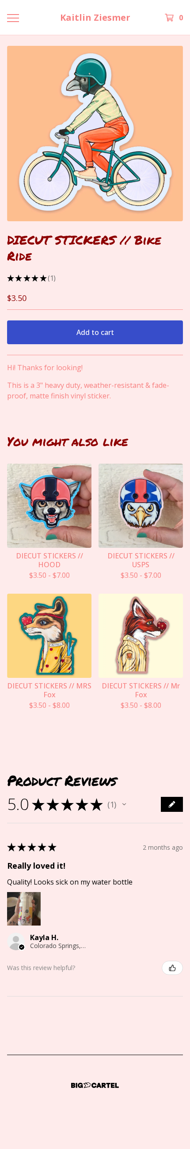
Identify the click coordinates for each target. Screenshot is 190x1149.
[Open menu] (13, 17)
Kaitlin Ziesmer (95, 17)
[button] (124, 804)
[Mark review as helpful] (172, 968)
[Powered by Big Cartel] (95, 1085)
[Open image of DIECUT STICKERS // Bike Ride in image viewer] (95, 133)
